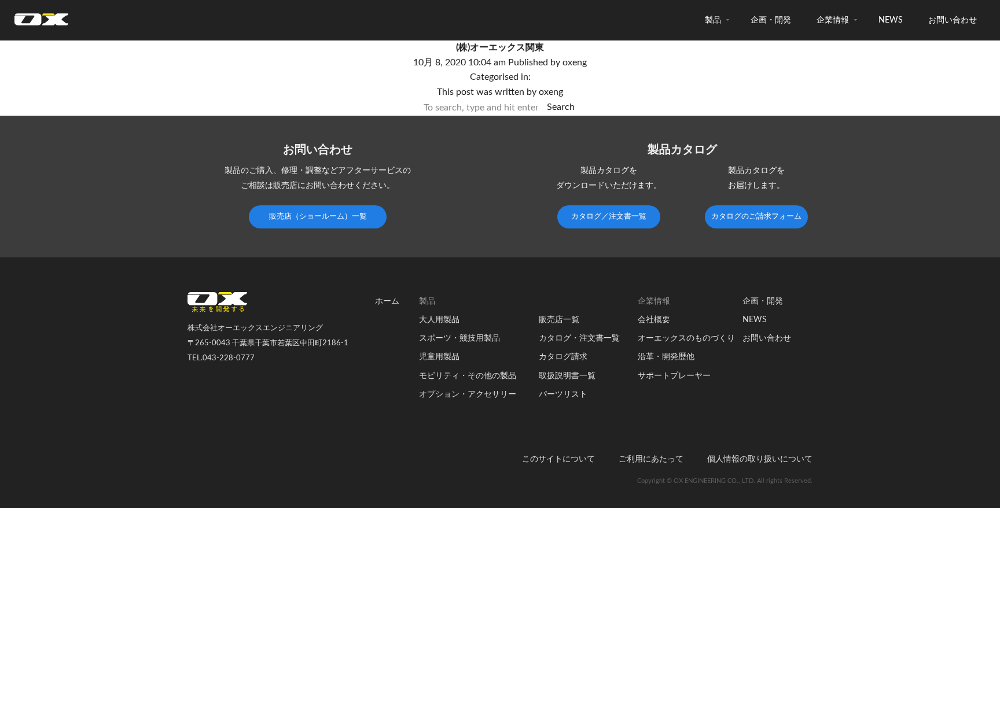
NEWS (890, 20)
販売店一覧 (559, 320)
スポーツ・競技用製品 (459, 338)
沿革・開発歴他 (666, 357)
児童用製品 (439, 357)
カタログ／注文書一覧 (608, 216)
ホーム (387, 301)
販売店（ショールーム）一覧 (318, 216)
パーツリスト (563, 394)
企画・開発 (771, 20)
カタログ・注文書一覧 (579, 338)
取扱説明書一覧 (567, 376)
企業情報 (833, 20)
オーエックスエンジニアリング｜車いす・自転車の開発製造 (41, 22)
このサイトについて (558, 459)
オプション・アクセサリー (467, 394)
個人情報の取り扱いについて (759, 459)
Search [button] (561, 107)
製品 (713, 20)
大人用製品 (439, 320)
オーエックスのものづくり (686, 338)
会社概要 (654, 320)
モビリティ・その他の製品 (467, 376)
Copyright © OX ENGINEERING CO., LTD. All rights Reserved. (724, 481)
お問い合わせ (952, 20)
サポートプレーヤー (674, 376)
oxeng (574, 62)
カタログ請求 (563, 357)
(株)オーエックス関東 (500, 47)
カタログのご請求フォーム (756, 216)
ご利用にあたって (651, 459)
